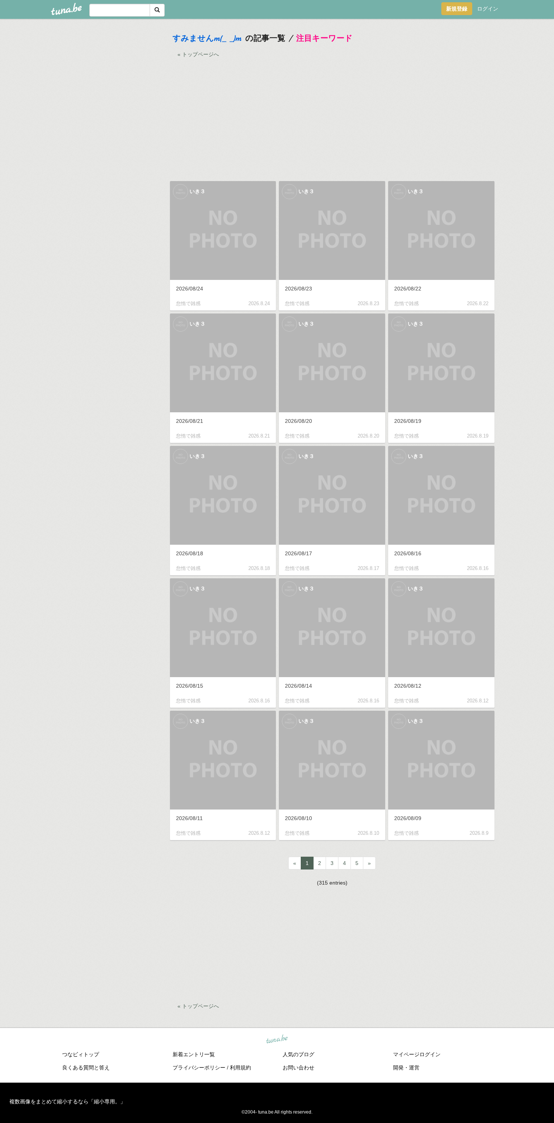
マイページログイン (417, 1054)
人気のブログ (298, 1054)
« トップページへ (198, 54)
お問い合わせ (298, 1068)
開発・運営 (406, 1068)
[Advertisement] (111, 139)
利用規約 (240, 1068)
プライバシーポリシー (199, 1068)
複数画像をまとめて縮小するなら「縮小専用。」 (67, 1101)
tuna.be (276, 1039)
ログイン (487, 9)
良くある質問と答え (86, 1068)
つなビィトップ (80, 1054)
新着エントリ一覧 (194, 1054)
